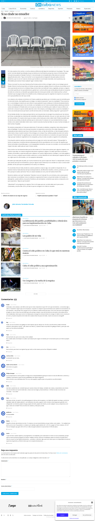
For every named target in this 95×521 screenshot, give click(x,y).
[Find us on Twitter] (71, 1)
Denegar (75, 515)
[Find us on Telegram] (76, 1)
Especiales (87, 8)
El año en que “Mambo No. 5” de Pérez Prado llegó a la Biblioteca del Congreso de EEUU (85, 235)
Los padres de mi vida (32, 236)
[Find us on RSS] (78, 1)
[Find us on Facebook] (69, 1)
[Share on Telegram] (3, 82)
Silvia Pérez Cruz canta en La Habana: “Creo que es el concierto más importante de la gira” (85, 178)
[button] (92, 502)
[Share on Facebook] (3, 72)
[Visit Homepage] (42, 5)
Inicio (2, 11)
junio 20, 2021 (42, 238)
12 (69, 18)
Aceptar (62, 515)
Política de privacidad (74, 518)
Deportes (51, 8)
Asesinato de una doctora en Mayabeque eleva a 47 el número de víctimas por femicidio (85, 184)
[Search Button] (93, 1)
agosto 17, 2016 (27, 18)
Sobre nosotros (27, 515)
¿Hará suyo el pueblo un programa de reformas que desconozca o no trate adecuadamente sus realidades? (80, 221)
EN (3, 1)
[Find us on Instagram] (74, 1)
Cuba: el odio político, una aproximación (40, 266)
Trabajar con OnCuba (37, 515)
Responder (9, 318)
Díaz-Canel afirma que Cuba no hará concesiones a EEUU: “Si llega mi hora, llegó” (85, 190)
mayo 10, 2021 (42, 268)
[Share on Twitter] (3, 75)
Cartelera (41, 8)
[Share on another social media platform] (3, 86)
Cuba (3, 8)
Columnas (12, 11)
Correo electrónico (6, 486)
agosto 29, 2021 (42, 225)
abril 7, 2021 (41, 283)
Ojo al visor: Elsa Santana (83, 229)
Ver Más (36, 293)
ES (1, 1)
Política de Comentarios (62, 453)
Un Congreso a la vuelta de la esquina (39, 281)
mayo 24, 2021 (42, 255)
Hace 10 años (13, 304)
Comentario (4, 461)
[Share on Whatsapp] (3, 79)
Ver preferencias (87, 515)
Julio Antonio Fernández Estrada (13, 18)
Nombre (3, 479)
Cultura (32, 8)
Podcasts (69, 8)
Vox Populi (17, 11)
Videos (78, 8)
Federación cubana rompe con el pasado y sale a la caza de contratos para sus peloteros (85, 172)
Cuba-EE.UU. (12, 8)
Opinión (60, 8)
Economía (23, 8)
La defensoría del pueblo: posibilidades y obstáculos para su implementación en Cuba (45, 222)
